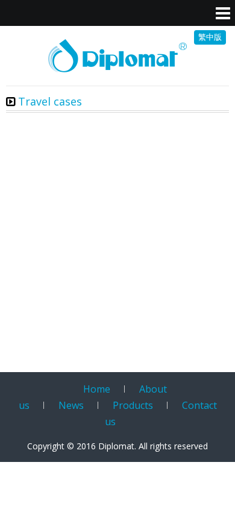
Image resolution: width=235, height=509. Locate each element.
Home (96, 389)
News (71, 405)
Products (133, 405)
